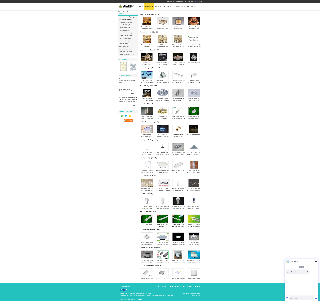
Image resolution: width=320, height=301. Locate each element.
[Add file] (287, 298)
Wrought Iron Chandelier (125, 19)
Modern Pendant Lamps (193, 134)
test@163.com (196, 295)
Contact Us (191, 6)
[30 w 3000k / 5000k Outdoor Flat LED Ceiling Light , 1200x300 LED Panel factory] (194, 165)
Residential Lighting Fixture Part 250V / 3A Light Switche (194, 82)
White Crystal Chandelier (193, 62)
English (199, 1)
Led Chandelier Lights (125, 41)
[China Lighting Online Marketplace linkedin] (121, 289)
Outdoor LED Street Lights (126, 51)
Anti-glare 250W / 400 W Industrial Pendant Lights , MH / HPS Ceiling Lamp (193, 154)
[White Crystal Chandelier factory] (194, 57)
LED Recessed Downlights (126, 49)
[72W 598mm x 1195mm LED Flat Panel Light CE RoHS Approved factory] (147, 165)
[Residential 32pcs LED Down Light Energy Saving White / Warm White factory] (194, 93)
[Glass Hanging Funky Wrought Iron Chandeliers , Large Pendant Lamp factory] (147, 39)
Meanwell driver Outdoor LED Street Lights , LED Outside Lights (147, 262)
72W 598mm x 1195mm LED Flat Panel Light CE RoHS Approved (147, 172)
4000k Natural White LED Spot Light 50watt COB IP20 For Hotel (178, 100)
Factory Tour (168, 6)
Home (141, 6)
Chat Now (190, 1)
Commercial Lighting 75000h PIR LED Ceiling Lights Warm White (162, 100)
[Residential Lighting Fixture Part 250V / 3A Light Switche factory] (194, 75)
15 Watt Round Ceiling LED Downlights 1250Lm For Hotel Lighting (178, 244)
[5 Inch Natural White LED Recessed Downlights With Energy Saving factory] (194, 236)
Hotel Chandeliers (124, 30)
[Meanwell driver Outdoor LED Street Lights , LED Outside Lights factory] (147, 254)
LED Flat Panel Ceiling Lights (126, 54)
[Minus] (316, 262)
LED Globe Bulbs (123, 43)
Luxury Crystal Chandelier (126, 22)
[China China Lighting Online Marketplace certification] (123, 66)
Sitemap (197, 286)
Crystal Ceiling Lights (124, 27)
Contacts (190, 286)
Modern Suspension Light (126, 33)
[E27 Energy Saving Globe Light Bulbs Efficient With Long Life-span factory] (147, 201)
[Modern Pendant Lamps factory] (193, 129)
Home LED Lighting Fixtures (126, 25)
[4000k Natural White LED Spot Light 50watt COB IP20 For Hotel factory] (178, 93)
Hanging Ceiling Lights (125, 38)
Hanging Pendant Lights (125, 35)
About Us (158, 6)
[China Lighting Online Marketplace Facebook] (123, 289)
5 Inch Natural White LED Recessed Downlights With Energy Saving (193, 244)
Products (148, 6)
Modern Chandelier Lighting (126, 17)
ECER (171, 295)
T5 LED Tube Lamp (146, 224)
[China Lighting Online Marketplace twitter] (126, 289)
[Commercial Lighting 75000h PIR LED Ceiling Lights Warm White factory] (163, 93)
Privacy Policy (123, 293)
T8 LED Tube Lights (124, 46)
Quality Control (180, 6)
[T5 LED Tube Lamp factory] (146, 219)
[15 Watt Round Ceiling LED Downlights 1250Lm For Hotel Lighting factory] (178, 236)
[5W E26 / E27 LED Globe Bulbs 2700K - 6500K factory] (194, 201)
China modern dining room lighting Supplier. (139, 293)
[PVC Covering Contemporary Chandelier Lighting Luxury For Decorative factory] (178, 21)
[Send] (315, 298)
